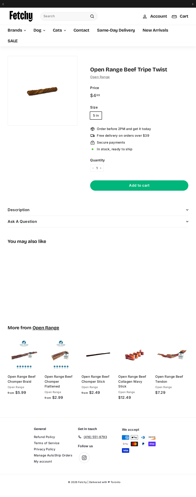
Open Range (100, 77)
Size (94, 107)
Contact (81, 30)
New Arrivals (155, 30)
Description (19, 210)
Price (94, 88)
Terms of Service (47, 443)
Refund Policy (44, 437)
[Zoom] (42, 90)
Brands (15, 30)
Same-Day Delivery (116, 30)
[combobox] (69, 16)
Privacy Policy (44, 449)
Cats (58, 30)
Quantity (97, 160)
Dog (37, 30)
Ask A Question (22, 221)
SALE (13, 40)
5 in (96, 115)
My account (43, 461)
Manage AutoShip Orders (53, 455)
